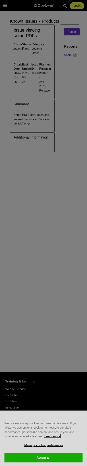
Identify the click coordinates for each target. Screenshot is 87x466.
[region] (43, 438)
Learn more (52, 436)
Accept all (43, 457)
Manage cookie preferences (43, 445)
